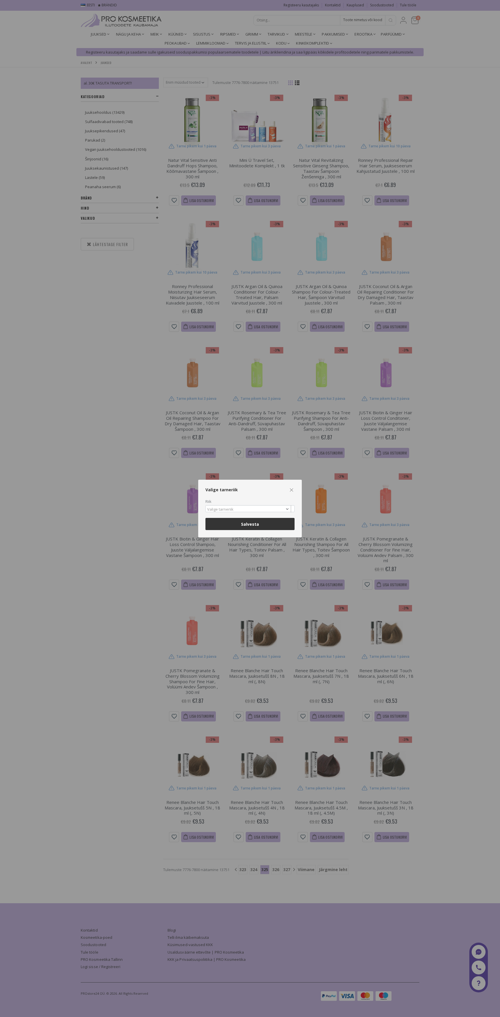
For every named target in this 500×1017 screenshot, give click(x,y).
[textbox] (248, 509)
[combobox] (250, 508)
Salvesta (250, 524)
